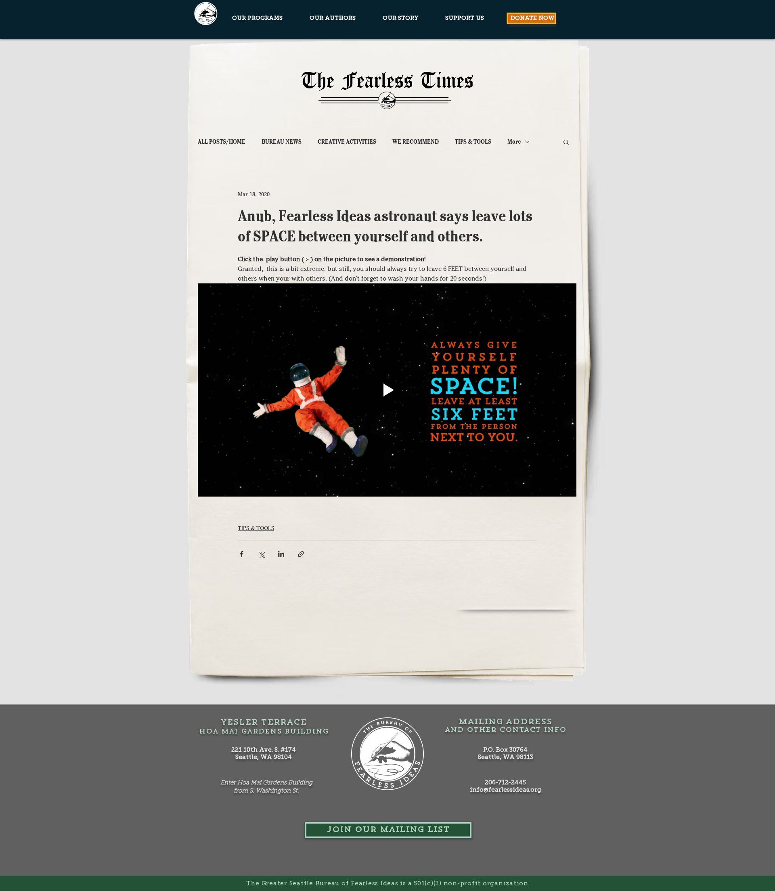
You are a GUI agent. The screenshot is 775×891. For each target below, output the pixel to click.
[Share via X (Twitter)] (261, 554)
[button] (566, 141)
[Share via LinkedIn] (281, 554)
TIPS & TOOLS (473, 141)
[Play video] (387, 390)
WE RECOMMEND (415, 141)
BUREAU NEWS (282, 141)
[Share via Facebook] (241, 554)
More (514, 141)
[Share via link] (301, 554)
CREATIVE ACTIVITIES (347, 141)
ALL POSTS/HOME (221, 141)
